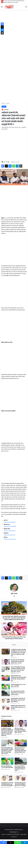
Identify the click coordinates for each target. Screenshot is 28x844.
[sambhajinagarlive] (10, 8)
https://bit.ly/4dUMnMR (10, 528)
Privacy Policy (23, 836)
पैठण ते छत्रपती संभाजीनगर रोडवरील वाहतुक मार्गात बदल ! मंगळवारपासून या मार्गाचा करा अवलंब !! (17, 694)
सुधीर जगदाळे (6, 163)
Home (4, 105)
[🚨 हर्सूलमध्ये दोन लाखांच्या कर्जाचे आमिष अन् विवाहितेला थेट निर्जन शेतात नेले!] (6, 653)
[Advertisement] (14, 27)
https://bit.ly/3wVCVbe (10, 541)
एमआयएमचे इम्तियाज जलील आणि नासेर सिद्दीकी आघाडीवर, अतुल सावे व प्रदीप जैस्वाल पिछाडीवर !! (18, 701)
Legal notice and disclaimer (13, 836)
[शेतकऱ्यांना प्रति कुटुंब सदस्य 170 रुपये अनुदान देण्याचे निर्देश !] (6, 688)
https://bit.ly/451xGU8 (9, 536)
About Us (4, 836)
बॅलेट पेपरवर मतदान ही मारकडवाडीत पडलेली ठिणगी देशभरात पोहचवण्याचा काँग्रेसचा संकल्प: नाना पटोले (17, 663)
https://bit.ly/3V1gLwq (9, 532)
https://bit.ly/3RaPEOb (9, 524)
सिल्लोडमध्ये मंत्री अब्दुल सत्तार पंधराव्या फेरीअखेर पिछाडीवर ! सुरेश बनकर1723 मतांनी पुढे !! (18, 709)
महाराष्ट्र (7, 105)
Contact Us (14, 838)
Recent (14, 646)
